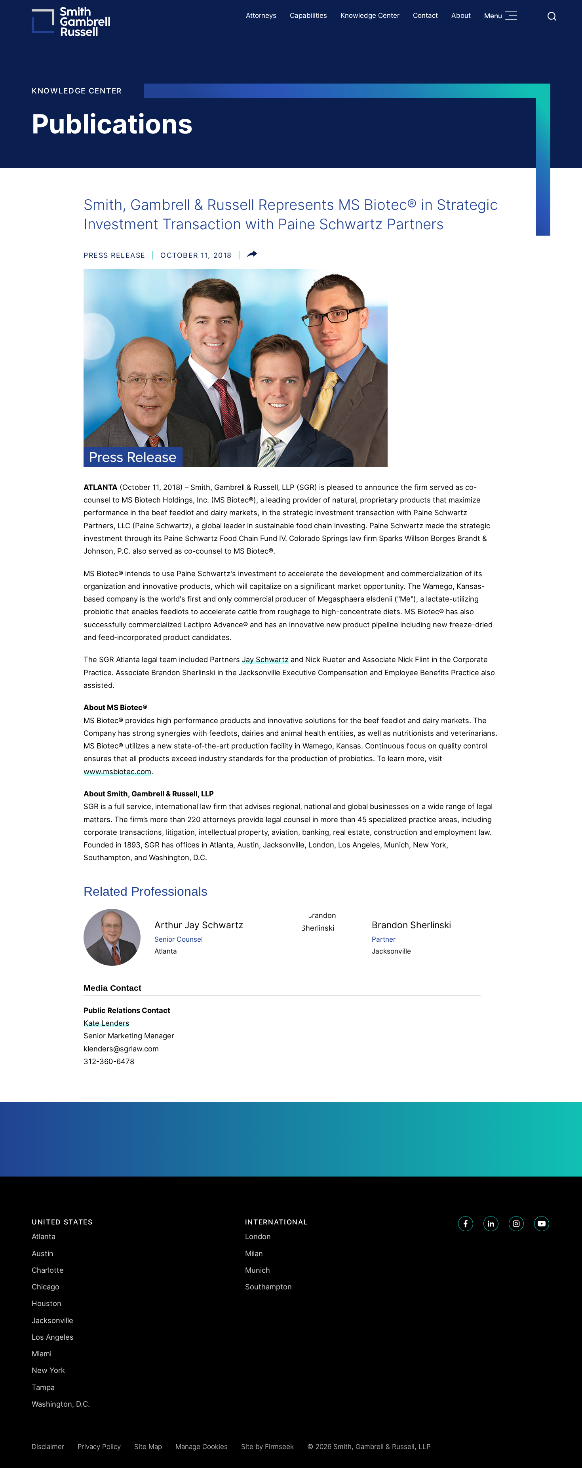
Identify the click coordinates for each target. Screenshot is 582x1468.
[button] (252, 255)
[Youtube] (541, 1223)
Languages (533, 16)
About (461, 15)
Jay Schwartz (265, 659)
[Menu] (513, 17)
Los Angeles (53, 1337)
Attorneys (261, 15)
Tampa (43, 1387)
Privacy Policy (99, 1447)
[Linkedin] (490, 1223)
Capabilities (308, 15)
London (258, 1236)
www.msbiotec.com (117, 771)
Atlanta (165, 951)
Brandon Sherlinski (411, 925)
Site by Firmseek (267, 1447)
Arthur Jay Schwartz (198, 925)
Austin (42, 1253)
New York (48, 1370)
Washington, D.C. (61, 1403)
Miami (41, 1353)
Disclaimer (48, 1447)
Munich (257, 1270)
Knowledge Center (369, 15)
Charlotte (48, 1270)
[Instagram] (516, 1223)
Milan (254, 1253)
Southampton (268, 1286)
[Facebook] (465, 1223)
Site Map (148, 1447)
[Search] (552, 16)
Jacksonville (391, 951)
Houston (46, 1303)
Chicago (45, 1286)
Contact (425, 15)
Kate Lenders (106, 1023)
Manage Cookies (201, 1447)
